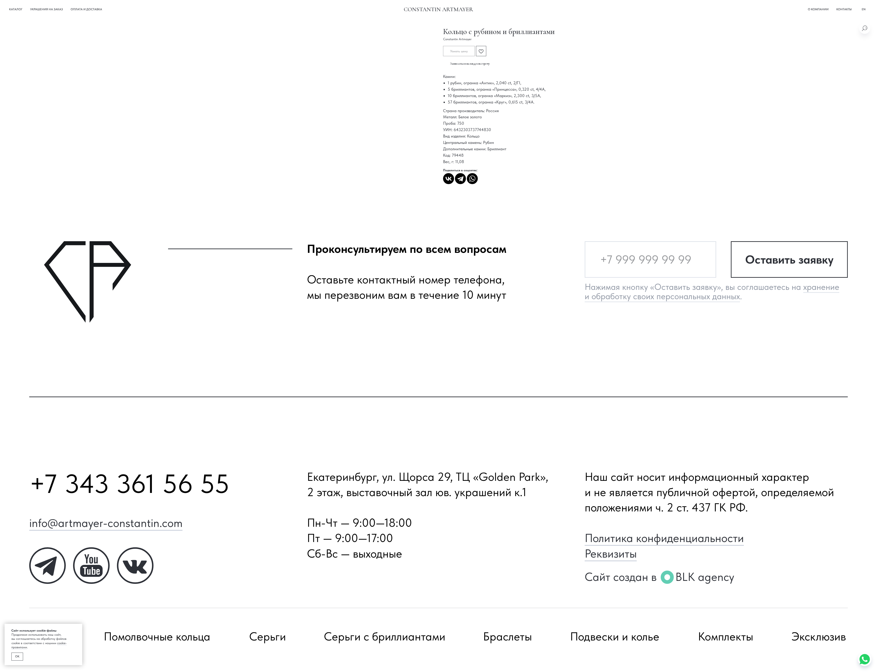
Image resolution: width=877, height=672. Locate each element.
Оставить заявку (789, 259)
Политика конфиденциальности (664, 538)
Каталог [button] (15, 9)
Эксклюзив (819, 636)
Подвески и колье (614, 636)
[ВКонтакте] (448, 178)
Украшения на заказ (46, 9)
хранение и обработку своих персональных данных (712, 291)
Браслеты (507, 636)
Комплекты (725, 636)
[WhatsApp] (472, 178)
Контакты (844, 9)
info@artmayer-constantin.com (105, 523)
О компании (818, 9)
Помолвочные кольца (157, 636)
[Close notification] (79, 627)
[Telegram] (460, 178)
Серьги (267, 636)
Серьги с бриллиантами (384, 636)
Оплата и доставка (86, 9)
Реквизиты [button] (611, 553)
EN (864, 9)
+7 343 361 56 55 (129, 484)
